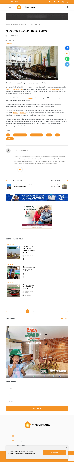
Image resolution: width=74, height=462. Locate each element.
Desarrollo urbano (20, 134)
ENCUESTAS (10, 318)
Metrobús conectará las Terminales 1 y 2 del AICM (28, 287)
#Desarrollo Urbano (54, 89)
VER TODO (64, 318)
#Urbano (15, 113)
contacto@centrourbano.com (24, 441)
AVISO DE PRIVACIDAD (37, 460)
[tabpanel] (37, 272)
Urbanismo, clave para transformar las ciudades (29, 269)
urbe (57, 134)
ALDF (8, 134)
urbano (49, 134)
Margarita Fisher (36, 134)
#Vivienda (23, 113)
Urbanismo (13, 24)
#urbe (30, 98)
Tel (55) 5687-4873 (21, 445)
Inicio (7, 24)
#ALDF (8, 89)
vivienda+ (10, 138)
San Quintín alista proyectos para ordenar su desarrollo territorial (29, 249)
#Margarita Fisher (17, 89)
